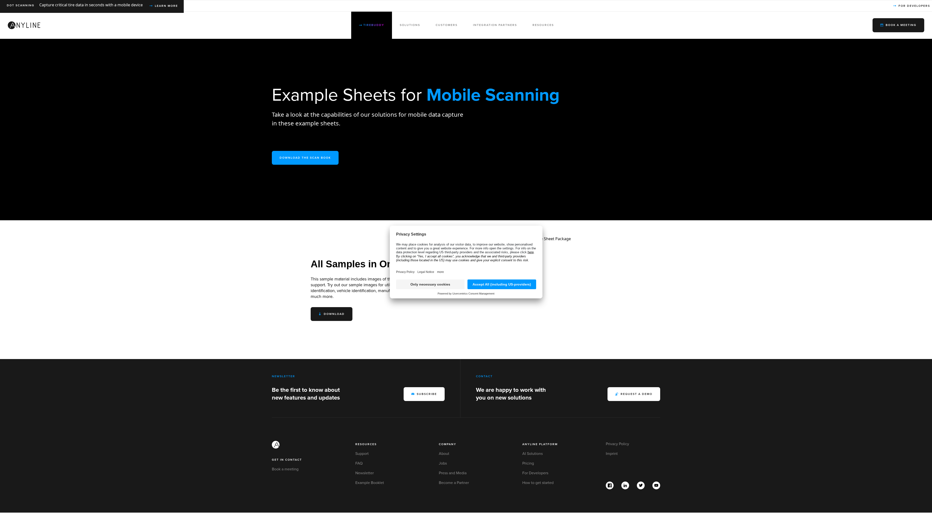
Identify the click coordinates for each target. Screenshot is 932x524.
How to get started (538, 482)
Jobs (443, 463)
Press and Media (452, 473)
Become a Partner (454, 482)
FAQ (359, 463)
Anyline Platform (540, 444)
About (444, 453)
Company (447, 444)
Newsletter (364, 473)
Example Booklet (369, 482)
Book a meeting (285, 469)
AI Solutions (532, 453)
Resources (366, 444)
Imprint (612, 453)
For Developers (535, 473)
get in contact (287, 460)
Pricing (528, 463)
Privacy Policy (617, 444)
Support (362, 453)
